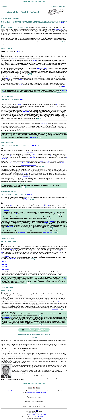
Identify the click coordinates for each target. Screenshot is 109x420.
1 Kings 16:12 (21, 232)
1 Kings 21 (19, 51)
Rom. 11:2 (47, 162)
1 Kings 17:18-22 (13, 156)
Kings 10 (7, 256)
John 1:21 (28, 162)
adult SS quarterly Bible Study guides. (37, 414)
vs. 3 (16, 213)
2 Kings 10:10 (12, 258)
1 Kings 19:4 (32, 157)
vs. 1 (55, 212)
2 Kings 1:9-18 (43, 123)
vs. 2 (57, 104)
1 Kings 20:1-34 (14, 58)
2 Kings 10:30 (12, 249)
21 (29, 165)
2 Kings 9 (29, 194)
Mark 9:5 (18, 162)
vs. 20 (7, 78)
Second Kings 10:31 (7, 317)
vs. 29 (63, 86)
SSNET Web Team (41, 416)
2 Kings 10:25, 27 (5, 269)
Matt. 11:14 (41, 161)
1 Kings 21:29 (32, 137)
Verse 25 (21, 79)
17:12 (45, 161)
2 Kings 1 (21, 99)
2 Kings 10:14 (4, 264)
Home (36, 413)
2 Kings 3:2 (47, 205)
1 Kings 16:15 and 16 (47, 232)
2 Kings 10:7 (4, 261)
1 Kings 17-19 (24, 165)
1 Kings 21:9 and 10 (42, 68)
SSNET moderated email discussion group (15, 390)
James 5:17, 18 (26, 176)
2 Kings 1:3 (26, 111)
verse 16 (34, 60)
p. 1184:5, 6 (56, 301)
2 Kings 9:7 (26, 198)
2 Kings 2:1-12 (33, 145)
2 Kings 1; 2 (33, 165)
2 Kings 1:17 (13, 205)
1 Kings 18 (51, 156)
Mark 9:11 (50, 161)
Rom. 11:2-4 (24, 173)
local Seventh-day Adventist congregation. (36, 392)
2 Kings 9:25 (10, 226)
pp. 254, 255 (55, 309)
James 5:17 (62, 162)
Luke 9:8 (23, 162)
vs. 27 (20, 84)
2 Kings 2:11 (30, 152)
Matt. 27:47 (12, 162)
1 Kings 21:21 (47, 222)
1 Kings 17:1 (34, 154)
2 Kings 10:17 (4, 266)
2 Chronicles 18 (58, 29)
